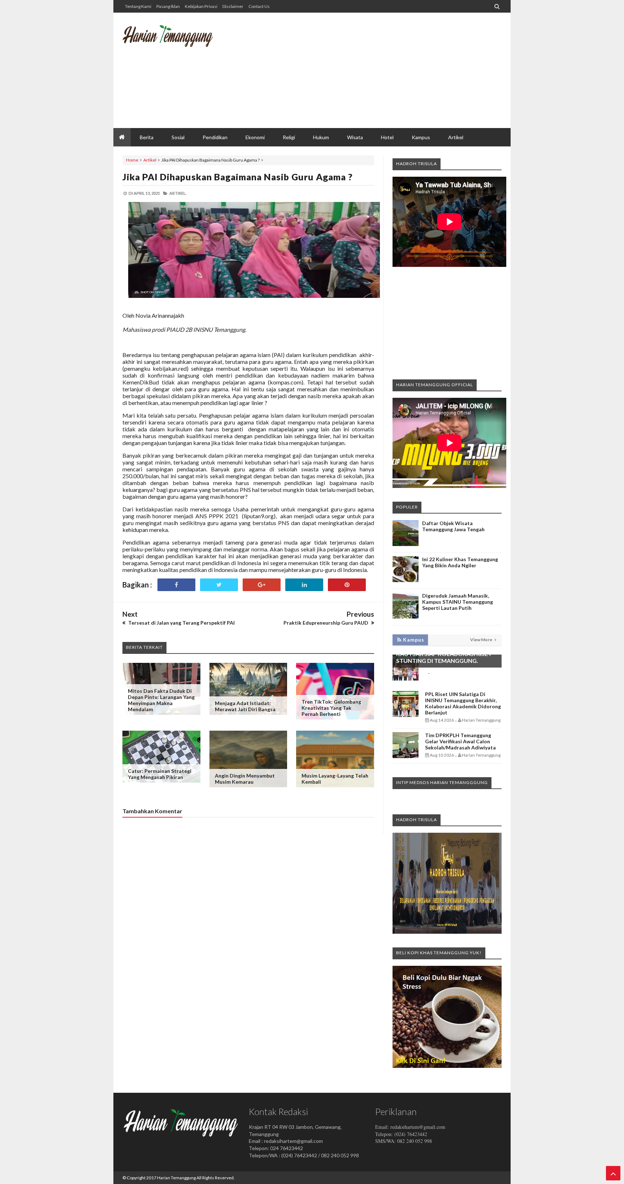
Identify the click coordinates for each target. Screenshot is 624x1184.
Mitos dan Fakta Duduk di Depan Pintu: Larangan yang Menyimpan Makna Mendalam (161, 700)
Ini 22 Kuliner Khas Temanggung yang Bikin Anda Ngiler (460, 562)
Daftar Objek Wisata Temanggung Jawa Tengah (453, 526)
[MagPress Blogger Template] (176, 41)
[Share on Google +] (262, 585)
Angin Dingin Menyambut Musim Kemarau (245, 779)
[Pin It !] (347, 585)
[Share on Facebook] (176, 585)
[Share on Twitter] (219, 585)
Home (132, 160)
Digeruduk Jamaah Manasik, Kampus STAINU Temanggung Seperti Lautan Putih (457, 602)
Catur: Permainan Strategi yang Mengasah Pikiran (159, 774)
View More (481, 639)
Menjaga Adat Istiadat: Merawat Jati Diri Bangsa (245, 706)
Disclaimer (232, 6)
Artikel (149, 160)
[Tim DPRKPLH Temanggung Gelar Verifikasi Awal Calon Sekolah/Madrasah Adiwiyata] (406, 756)
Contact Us (259, 6)
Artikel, (177, 193)
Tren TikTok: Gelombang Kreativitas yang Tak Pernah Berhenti (331, 708)
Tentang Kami (138, 6)
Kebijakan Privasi (201, 6)
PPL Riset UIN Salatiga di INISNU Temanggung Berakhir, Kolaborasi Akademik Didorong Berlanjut (463, 703)
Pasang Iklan (168, 6)
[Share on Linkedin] (304, 585)
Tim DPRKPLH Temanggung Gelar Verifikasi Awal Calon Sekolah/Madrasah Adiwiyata (460, 741)
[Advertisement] (370, 70)
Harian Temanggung (176, 1177)
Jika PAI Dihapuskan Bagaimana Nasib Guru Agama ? (237, 176)
